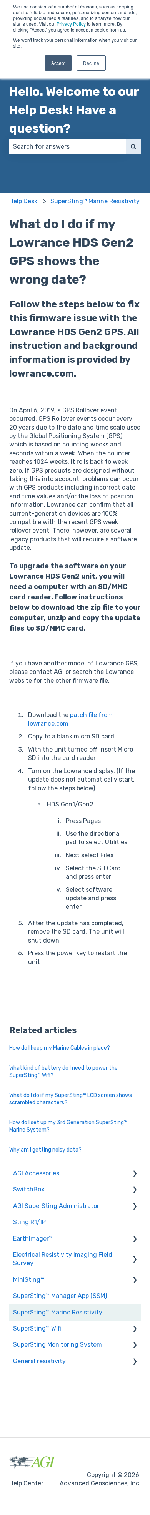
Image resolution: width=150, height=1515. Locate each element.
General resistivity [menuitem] (39, 1361)
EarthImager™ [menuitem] (33, 1238)
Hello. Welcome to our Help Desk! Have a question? (74, 110)
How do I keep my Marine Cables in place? (59, 1048)
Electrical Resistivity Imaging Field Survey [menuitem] (62, 1259)
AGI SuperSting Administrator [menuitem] (56, 1206)
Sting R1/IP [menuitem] (29, 1222)
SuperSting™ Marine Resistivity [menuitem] (57, 1312)
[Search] (133, 146)
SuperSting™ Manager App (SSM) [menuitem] (60, 1295)
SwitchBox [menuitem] (29, 1189)
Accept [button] (58, 63)
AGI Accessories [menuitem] (36, 1173)
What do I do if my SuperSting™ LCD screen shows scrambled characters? (70, 1099)
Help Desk (23, 201)
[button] (134, 1174)
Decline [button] (91, 63)
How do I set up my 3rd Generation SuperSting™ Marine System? (68, 1126)
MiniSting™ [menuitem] (28, 1279)
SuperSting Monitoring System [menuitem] (57, 1344)
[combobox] (67, 146)
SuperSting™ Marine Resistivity (95, 201)
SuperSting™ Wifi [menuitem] (37, 1328)
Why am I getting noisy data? (45, 1150)
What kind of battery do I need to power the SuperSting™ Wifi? (63, 1072)
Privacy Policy (71, 23)
